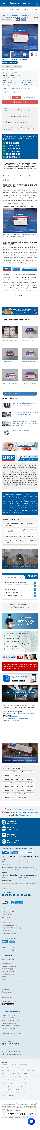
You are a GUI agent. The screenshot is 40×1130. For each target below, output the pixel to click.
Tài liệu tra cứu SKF (7, 922)
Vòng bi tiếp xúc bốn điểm (19, 1071)
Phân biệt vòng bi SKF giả (21, 1086)
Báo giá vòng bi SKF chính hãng (11, 928)
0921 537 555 (31, 878)
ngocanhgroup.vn (8, 997)
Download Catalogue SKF (9, 925)
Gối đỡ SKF (24, 1074)
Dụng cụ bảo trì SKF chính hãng (11, 1031)
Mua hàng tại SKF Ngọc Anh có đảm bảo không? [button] (18, 536)
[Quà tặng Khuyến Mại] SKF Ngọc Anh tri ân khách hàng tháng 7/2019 (25, 404)
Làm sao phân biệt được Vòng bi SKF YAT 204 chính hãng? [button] (19, 531)
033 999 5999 (23, 719)
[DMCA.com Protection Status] (7, 955)
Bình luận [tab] (6, 180)
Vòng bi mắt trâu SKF (28, 786)
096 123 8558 (12, 719)
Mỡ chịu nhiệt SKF (19, 1077)
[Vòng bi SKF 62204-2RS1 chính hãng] (10, 332)
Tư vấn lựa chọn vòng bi (9, 933)
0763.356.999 (13, 148)
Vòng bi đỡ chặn (6, 1071)
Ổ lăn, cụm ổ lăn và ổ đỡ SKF (21, 430)
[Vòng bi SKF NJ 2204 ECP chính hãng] (30, 332)
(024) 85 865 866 (11, 717)
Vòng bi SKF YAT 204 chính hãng (15, 15)
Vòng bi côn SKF (7, 783)
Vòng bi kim (6, 794)
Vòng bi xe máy (21, 797)
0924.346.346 (13, 156)
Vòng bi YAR (31, 1071)
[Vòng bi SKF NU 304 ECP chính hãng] (30, 353)
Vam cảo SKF (18, 1083)
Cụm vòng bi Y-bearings (24, 790)
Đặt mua (17, 97)
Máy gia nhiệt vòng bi (7, 1083)
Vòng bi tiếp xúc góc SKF (26, 772)
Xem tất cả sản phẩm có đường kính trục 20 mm (20, 394)
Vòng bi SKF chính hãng (9, 1015)
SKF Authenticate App (7, 1092)
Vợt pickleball (13, 989)
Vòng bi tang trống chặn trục (11, 786)
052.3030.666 (13, 151)
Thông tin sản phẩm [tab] (9, 176)
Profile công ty (6, 917)
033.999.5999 (13, 145)
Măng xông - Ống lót (7, 1077)
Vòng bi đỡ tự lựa (6, 1067)
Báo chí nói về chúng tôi (9, 920)
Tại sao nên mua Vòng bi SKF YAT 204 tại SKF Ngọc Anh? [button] (19, 524)
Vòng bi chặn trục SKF (27, 779)
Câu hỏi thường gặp (8, 969)
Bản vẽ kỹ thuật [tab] (25, 176)
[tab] (20, 524)
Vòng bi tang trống (23, 1064)
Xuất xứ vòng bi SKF (7, 1086)
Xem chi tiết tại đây (18, 512)
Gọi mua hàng (20, 102)
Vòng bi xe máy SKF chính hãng (11, 1034)
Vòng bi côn (13, 1064)
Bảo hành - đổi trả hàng (9, 966)
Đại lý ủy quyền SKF (8, 912)
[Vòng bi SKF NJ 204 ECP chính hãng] (30, 375)
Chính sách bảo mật (7, 963)
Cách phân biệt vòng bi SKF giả (11, 1051)
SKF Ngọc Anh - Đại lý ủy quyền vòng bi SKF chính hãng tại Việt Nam (25, 413)
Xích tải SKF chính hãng (9, 1028)
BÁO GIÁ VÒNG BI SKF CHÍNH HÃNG (22, 809)
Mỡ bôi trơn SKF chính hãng (10, 1020)
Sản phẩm (15, 10)
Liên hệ (4, 979)
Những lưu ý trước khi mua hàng (11, 982)
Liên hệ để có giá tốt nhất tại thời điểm (18, 88)
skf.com (5, 995)
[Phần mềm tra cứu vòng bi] (8, 1004)
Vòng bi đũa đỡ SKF (8, 790)
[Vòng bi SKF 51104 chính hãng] (10, 353)
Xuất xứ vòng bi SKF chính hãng (11, 1054)
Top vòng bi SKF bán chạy (22, 1092)
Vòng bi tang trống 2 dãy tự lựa (24, 783)
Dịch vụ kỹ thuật (7, 930)
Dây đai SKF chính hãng (9, 1023)
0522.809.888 (13, 154)
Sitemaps (4, 977)
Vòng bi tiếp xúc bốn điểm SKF (11, 775)
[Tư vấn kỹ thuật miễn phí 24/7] (20, 446)
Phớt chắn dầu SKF (7, 1080)
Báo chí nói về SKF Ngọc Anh (9, 1095)
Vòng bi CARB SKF (8, 797)
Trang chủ (5, 10)
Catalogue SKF (33, 1086)
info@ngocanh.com (20, 607)
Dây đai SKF (17, 1080)
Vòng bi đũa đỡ (16, 1067)
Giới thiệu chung (7, 914)
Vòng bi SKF (26, 10)
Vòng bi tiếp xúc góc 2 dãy (10, 779)
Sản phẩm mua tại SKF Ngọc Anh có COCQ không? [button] (19, 541)
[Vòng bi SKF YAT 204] (20, 220)
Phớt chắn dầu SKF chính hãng (11, 1026)
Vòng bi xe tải (17, 794)
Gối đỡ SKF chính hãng (8, 1018)
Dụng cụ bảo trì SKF (31, 1077)
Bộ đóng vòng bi (28, 1083)
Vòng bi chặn (26, 1067)
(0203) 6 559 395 (9, 888)
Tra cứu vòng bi (6, 1089)
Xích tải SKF (26, 1080)
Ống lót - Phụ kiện (29, 794)
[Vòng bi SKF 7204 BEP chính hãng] (10, 375)
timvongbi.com (7, 992)
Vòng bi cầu (5, 1064)
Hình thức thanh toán (8, 974)
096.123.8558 (12, 143)
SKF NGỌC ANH (16, 1103)
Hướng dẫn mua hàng (8, 92)
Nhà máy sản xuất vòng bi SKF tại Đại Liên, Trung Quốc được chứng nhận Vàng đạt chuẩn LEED (25, 423)
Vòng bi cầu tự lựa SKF (9, 772)
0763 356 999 (32, 870)
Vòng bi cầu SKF (17, 768)
